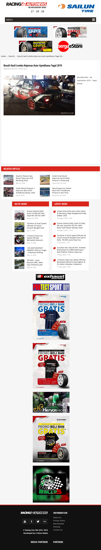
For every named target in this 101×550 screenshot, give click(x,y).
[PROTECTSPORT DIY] (51, 287)
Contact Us (58, 530)
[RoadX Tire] (51, 366)
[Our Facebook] (31, 524)
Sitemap (56, 527)
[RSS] (45, 524)
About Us (57, 517)
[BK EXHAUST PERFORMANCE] (50, 277)
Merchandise (58, 523)
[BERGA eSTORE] (70, 47)
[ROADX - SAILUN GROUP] (70, 32)
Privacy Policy (59, 520)
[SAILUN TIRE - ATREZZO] (30, 32)
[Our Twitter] (38, 524)
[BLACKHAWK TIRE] (51, 439)
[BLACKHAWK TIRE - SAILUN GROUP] (35, 47)
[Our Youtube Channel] (25, 524)
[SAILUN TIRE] (51, 317)
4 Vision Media (41, 533)
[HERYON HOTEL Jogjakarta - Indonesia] (51, 403)
